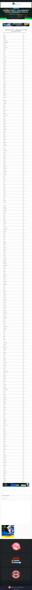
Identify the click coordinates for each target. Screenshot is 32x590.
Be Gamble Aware (4, 584)
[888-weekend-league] (8, 531)
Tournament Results (16, 8)
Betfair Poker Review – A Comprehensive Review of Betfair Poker (24, 18)
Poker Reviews (16, 18)
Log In (7, 0)
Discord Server (24, 0)
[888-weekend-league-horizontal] (16, 484)
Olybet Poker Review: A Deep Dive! (8, 18)
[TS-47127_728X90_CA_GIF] (16, 24)
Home (8, 14)
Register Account (4, 0)
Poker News (29, 0)
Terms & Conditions (9, 584)
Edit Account (11, 0)
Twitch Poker (20, 0)
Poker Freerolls (15, 0)
